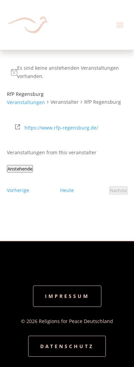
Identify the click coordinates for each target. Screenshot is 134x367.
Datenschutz (67, 346)
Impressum (67, 296)
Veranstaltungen (26, 102)
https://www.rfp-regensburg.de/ (61, 127)
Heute (67, 190)
